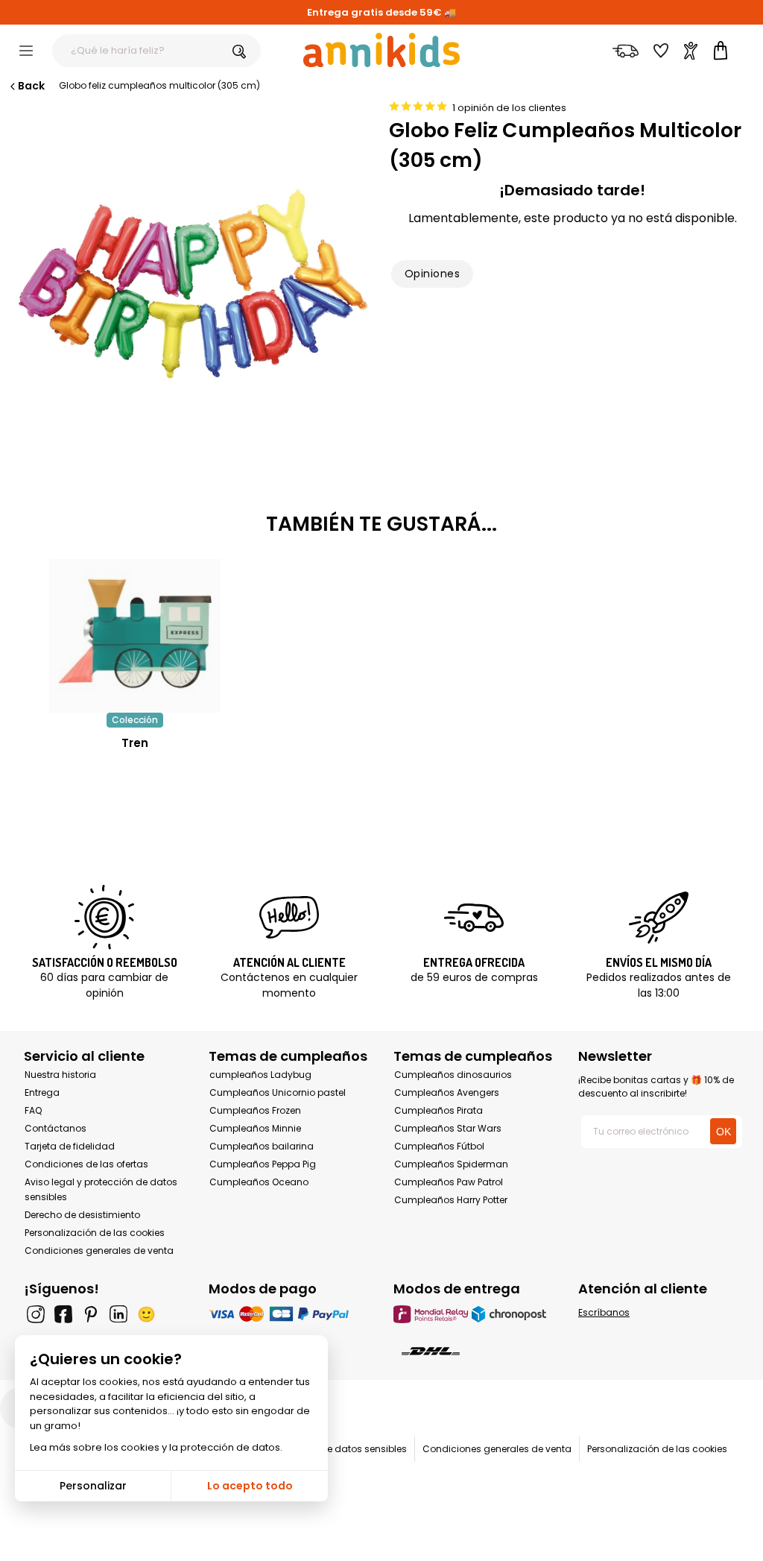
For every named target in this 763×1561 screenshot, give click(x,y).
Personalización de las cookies (95, 1232)
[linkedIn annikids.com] (118, 1314)
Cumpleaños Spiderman (451, 1164)
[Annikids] (381, 50)
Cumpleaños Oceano (258, 1182)
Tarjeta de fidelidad (70, 1146)
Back (31, 85)
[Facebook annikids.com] (63, 1314)
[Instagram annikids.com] (36, 1314)
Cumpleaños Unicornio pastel (277, 1092)
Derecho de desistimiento (82, 1214)
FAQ (33, 1110)
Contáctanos (55, 1128)
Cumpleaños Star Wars (447, 1128)
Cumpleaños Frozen (255, 1110)
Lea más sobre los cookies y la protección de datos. (156, 1447)
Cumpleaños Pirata (438, 1110)
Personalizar (93, 1485)
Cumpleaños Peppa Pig (262, 1164)
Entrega (42, 1092)
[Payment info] (289, 1314)
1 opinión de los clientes (509, 108)
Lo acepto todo (250, 1485)
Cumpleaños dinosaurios (453, 1074)
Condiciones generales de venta (99, 1250)
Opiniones (432, 273)
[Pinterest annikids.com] (91, 1314)
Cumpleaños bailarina (261, 1146)
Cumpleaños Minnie (255, 1128)
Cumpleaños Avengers (446, 1092)
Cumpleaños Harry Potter (450, 1199)
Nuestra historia (60, 1074)
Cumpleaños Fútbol (439, 1146)
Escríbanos (604, 1312)
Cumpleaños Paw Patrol (448, 1182)
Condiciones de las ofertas (86, 1164)
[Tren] (134, 705)
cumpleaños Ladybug (260, 1074)
